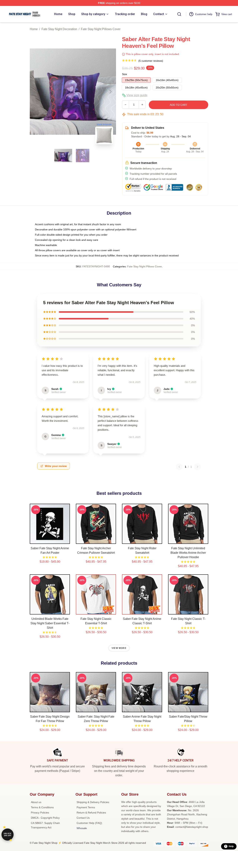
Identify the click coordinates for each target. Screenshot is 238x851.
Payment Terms (86, 807)
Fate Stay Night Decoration (59, 29)
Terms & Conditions (42, 807)
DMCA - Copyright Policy (45, 817)
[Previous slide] (35, 92)
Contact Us (83, 817)
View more (119, 648)
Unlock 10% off (7, 835)
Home (34, 29)
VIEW (50, 540)
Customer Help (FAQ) (89, 822)
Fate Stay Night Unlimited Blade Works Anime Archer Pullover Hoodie (188, 553)
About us (36, 802)
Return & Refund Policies (91, 812)
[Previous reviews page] (179, 466)
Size (124, 74)
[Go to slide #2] (82, 155)
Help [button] (231, 846)
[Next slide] (110, 92)
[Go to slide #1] (63, 155)
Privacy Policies (40, 812)
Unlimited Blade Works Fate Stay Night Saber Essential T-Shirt (49, 623)
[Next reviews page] (197, 466)
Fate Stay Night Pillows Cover (100, 29)
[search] (179, 14)
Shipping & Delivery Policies (93, 802)
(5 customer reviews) (150, 60)
